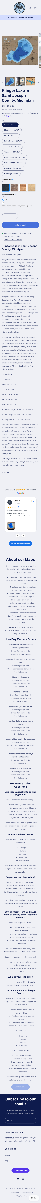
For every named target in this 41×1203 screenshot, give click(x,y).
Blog (6, 1161)
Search (7, 1155)
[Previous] (18, 536)
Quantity (5, 211)
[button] (4, 8)
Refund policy (30, 1188)
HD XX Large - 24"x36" (13, 163)
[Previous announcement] (4, 17)
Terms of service (27, 1192)
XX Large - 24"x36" (12, 146)
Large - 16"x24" (10, 135)
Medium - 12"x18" (11, 130)
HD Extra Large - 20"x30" (15, 157)
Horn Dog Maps (17, 1188)
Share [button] (6, 472)
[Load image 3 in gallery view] (30, 81)
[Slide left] (2, 82)
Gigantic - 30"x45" (12, 152)
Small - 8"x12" (10, 125)
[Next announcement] (36, 17)
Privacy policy (14, 1192)
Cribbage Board (11, 174)
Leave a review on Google (20, 543)
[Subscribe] (33, 1120)
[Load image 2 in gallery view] (20, 81)
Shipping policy (21, 1196)
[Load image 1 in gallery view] (10, 81)
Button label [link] (20, 1087)
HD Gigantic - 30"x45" (13, 168)
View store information (13, 239)
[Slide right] (38, 82)
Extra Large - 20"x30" (13, 141)
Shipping (5, 109)
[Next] (23, 536)
